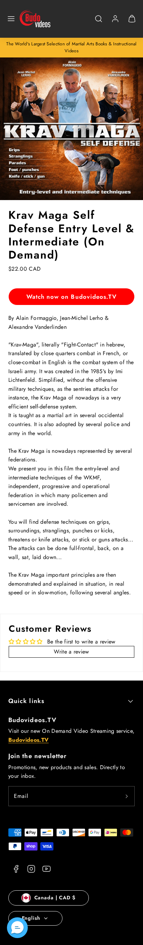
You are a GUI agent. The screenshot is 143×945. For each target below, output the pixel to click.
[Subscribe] (126, 796)
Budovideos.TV (32, 720)
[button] (11, 18)
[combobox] (98, 22)
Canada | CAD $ (55, 897)
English (31, 918)
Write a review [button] (71, 652)
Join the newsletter (37, 756)
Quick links (26, 700)
